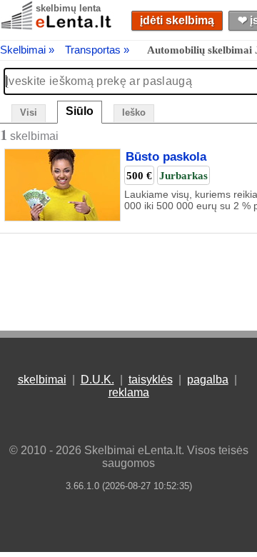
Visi (28, 112)
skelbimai (42, 379)
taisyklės (150, 379)
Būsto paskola (166, 157)
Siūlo (80, 111)
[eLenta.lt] (57, 27)
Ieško (134, 112)
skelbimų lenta (68, 8)
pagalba (207, 379)
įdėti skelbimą (177, 20)
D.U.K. (97, 379)
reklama (129, 392)
